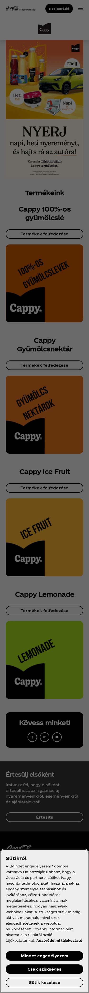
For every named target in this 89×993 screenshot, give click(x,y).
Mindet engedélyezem (44, 955)
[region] (44, 921)
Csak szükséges (44, 969)
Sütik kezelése (44, 982)
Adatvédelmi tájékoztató (59, 940)
